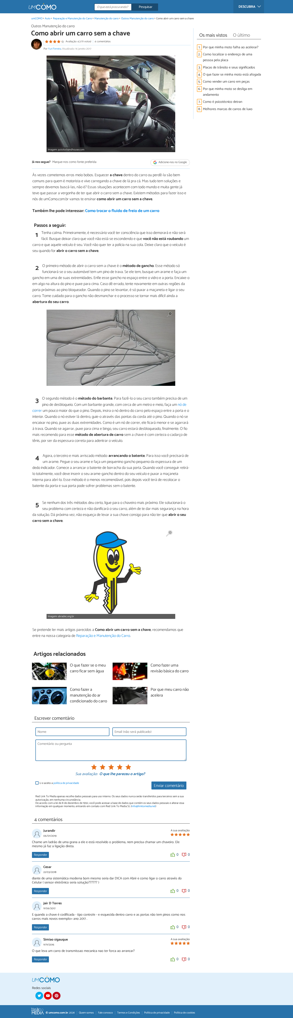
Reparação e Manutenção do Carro (72, 18)
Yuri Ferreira (54, 49)
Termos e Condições (128, 1012)
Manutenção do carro (106, 18)
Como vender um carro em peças (226, 82)
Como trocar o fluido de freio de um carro (122, 211)
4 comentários (102, 41)
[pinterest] (56, 996)
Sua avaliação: (86, 774)
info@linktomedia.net (143, 806)
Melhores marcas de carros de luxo (227, 109)
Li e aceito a (59, 783)
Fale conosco (105, 1012)
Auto (47, 18)
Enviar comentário (169, 785)
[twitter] (39, 996)
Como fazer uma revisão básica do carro (170, 668)
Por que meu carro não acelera (170, 692)
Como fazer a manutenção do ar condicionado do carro (88, 695)
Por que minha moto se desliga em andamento (227, 92)
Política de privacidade (157, 1012)
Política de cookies (184, 1012)
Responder (40, 854)
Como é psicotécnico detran (222, 102)
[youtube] (48, 996)
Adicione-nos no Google (172, 162)
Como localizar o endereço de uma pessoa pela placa (227, 57)
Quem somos (86, 1012)
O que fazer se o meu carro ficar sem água (88, 668)
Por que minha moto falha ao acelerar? (230, 47)
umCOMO (36, 18)
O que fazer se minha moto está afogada (232, 74)
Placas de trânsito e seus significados (229, 67)
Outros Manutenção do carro (137, 18)
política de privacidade (66, 783)
